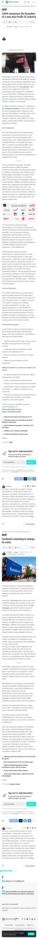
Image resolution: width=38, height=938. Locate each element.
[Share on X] (9, 22)
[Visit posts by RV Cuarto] (3, 486)
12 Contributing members (10, 108)
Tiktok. (32, 516)
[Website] (23, 486)
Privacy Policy (15, 471)
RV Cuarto (9, 26)
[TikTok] (35, 919)
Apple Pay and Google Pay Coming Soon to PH (18, 417)
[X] (24, 919)
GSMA (11, 442)
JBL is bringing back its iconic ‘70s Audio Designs (18, 762)
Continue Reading (6, 871)
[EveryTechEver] (12, 2)
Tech (4, 9)
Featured (17, 784)
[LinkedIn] (35, 486)
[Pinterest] (33, 486)
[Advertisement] (19, 38)
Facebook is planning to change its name (16, 434)
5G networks (24, 87)
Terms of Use (12, 934)
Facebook (12, 784)
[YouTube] (28, 486)
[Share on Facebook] (6, 22)
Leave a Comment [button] (30, 524)
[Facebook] (25, 486)
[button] (31, 933)
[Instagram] (30, 486)
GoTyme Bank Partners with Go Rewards (16, 770)
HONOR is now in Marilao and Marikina (16, 431)
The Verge (14, 600)
